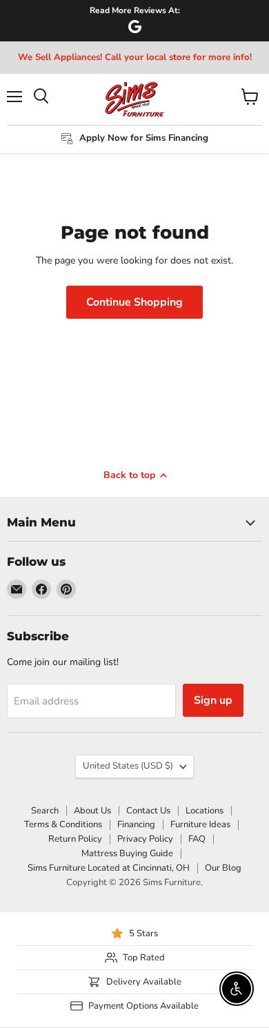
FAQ (197, 839)
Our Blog (223, 868)
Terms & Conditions (63, 824)
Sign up (213, 700)
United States (128, 766)
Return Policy (75, 839)
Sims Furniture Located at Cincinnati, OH (109, 868)
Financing (136, 824)
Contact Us (148, 810)
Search (45, 810)
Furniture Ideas (200, 824)
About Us (92, 810)
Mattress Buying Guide (127, 853)
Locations (204, 810)
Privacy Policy (145, 839)
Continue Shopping (134, 302)
